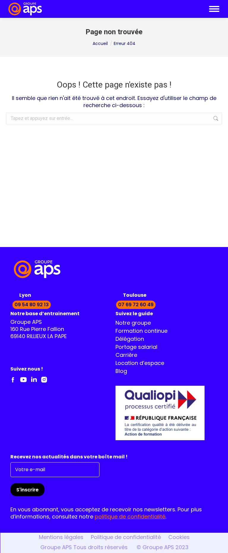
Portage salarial (136, 347)
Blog (121, 371)
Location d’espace (139, 363)
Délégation (129, 339)
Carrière (126, 355)
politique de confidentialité (130, 517)
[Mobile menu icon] (214, 8)
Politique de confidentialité (126, 537)
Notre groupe (133, 323)
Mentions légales (61, 537)
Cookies (179, 537)
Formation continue (141, 331)
